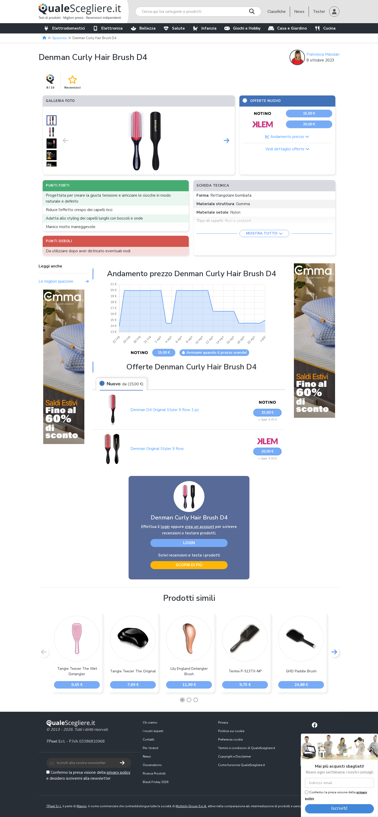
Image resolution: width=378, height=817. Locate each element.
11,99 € (189, 684)
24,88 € (301, 684)
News (299, 11)
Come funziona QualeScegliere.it (241, 765)
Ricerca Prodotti (154, 773)
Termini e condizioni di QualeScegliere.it (246, 748)
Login (189, 542)
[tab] (121, 384)
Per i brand (150, 748)
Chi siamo (150, 722)
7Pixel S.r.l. (55, 741)
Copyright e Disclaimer (234, 756)
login (165, 526)
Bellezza (147, 28)
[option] (146, 140)
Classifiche (276, 11)
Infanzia (209, 28)
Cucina (329, 28)
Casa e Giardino (292, 28)
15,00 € (309, 113)
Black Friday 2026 (155, 782)
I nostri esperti (153, 731)
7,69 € (133, 684)
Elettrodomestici (68, 28)
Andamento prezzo (287, 136)
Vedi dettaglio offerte (285, 149)
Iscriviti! (339, 808)
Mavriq (81, 806)
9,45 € (77, 684)
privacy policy (118, 772)
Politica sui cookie (231, 731)
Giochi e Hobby (246, 28)
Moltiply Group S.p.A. (191, 806)
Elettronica (112, 28)
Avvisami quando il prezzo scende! (216, 352)
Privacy (223, 722)
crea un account (199, 526)
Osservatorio (152, 765)
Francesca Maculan (323, 54)
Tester (319, 11)
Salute (178, 28)
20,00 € (309, 124)
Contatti (148, 739)
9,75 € (245, 684)
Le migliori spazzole (56, 281)
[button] (334, 11)
